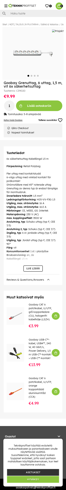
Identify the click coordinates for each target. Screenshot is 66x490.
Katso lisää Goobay (13, 120)
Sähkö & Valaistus (49, 24)
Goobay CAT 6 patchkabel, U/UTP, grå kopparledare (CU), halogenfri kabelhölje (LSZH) (40, 312)
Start (4, 24)
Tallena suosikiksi (47, 120)
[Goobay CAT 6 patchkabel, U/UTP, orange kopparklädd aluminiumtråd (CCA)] (18, 391)
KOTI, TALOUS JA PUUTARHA (24, 24)
